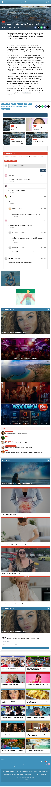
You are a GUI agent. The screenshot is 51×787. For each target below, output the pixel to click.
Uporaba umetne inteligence (43, 774)
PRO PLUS (19, 771)
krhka (8, 106)
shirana (3, 106)
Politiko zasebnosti (19, 644)
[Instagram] (46, 2)
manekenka (20, 103)
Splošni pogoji (15, 774)
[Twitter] (38, 27)
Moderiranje (25, 771)
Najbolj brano (5, 428)
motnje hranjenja (5, 109)
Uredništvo (12, 771)
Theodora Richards (5, 103)
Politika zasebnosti (6, 774)
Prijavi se (43, 170)
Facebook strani (27, 93)
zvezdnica (14, 103)
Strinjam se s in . (13, 644)
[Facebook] (49, 2)
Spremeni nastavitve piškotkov (41, 771)
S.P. (4, 27)
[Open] (2, 2)
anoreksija (18, 106)
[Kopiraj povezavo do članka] (47, 27)
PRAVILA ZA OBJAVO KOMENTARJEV (10, 160)
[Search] (43, 2)
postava (13, 106)
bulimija (25, 106)
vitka (25, 103)
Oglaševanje (6, 771)
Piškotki (31, 771)
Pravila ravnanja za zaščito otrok (27, 774)
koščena (30, 103)
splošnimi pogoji (11, 644)
